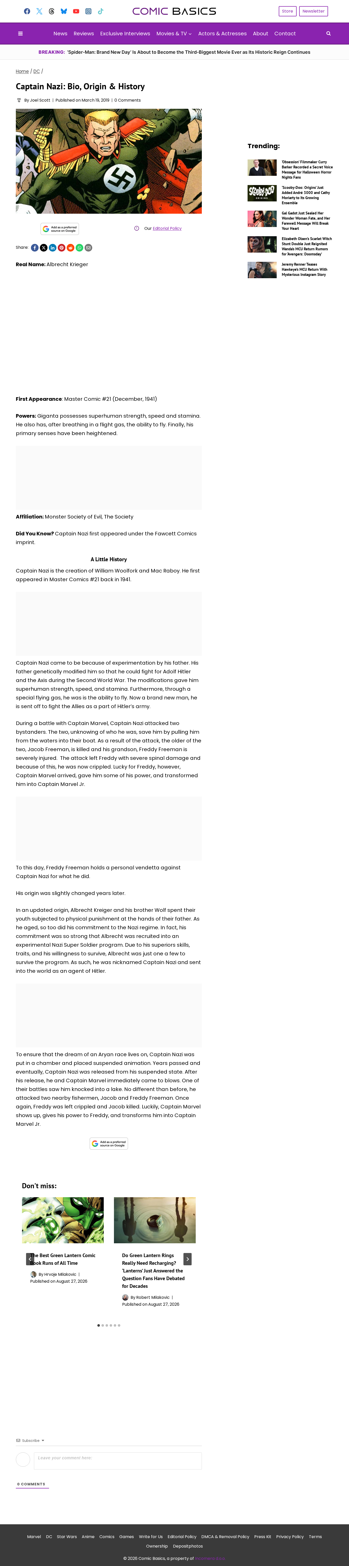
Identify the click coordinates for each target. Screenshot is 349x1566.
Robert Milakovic (153, 1297)
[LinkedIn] (52, 248)
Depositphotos (188, 1546)
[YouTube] (76, 11)
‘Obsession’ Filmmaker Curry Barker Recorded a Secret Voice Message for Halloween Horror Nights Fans (307, 169)
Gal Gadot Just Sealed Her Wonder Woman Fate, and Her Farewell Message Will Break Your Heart (306, 221)
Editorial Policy (167, 228)
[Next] (187, 1259)
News (60, 33)
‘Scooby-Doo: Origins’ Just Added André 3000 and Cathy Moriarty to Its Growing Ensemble (306, 195)
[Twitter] (39, 11)
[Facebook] (27, 11)
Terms (315, 1537)
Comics (106, 1537)
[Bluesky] (64, 11)
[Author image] (19, 100)
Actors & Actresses (222, 33)
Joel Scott (40, 100)
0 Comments (127, 100)
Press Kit (262, 1537)
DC (49, 1537)
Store (287, 11)
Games (126, 1537)
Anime (88, 1537)
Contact (285, 33)
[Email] (88, 248)
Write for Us (151, 1537)
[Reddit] (70, 248)
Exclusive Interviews (125, 33)
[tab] (98, 1325)
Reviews (84, 33)
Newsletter (314, 11)
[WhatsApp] (79, 248)
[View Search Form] (328, 33)
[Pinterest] (61, 248)
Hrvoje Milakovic (60, 1274)
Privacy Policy (290, 1537)
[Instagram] (88, 11)
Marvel (34, 1537)
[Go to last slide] (30, 1259)
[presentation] (63, 1220)
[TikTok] (101, 11)
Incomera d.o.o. (210, 1558)
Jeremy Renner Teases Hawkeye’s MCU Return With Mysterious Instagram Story (304, 269)
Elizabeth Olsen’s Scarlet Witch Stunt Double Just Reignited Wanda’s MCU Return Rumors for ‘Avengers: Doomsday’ (307, 246)
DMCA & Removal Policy (225, 1537)
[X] (44, 248)
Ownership (157, 1546)
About (260, 33)
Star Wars (67, 1537)
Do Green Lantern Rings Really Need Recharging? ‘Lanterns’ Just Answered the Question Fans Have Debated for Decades (153, 1270)
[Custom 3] (51, 11)
